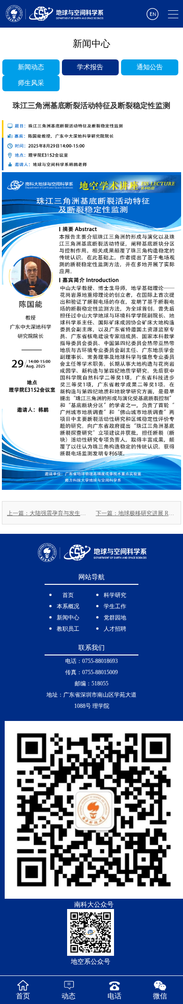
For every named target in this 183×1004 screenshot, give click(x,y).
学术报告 (90, 67)
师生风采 (31, 83)
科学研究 (115, 595)
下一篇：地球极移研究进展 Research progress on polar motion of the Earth (136, 513)
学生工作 (115, 606)
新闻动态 (31, 67)
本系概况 (68, 606)
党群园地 (115, 617)
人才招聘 (115, 629)
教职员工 (68, 629)
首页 (68, 595)
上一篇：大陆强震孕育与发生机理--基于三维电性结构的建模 (47, 513)
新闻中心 (68, 617)
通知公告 (150, 67)
